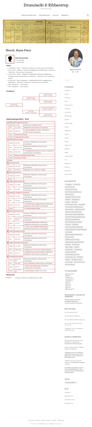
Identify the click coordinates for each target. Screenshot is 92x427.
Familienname (68, 116)
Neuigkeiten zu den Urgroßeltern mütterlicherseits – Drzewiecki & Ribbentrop (74, 354)
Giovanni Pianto (69, 209)
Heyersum (68, 224)
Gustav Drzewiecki (80, 209)
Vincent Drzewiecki (21, 134)
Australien (67, 90)
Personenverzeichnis (28, 15)
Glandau (67, 119)
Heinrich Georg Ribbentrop (72, 219)
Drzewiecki (68, 112)
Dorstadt (67, 108)
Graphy (51, 423)
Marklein (67, 149)
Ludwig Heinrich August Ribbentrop (74, 242)
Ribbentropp (68, 289)
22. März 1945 (76, 184)
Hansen (67, 127)
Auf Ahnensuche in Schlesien (72, 316)
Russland (67, 259)
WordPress (41, 423)
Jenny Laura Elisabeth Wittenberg (74, 227)
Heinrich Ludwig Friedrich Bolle (25, 155)
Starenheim (68, 170)
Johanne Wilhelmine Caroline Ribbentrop (75, 229)
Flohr (66, 282)
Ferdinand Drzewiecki (16, 256)
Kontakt (56, 15)
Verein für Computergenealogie (73, 303)
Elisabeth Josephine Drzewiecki (19, 192)
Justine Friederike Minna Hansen (73, 234)
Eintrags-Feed (69, 396)
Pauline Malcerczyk (70, 257)
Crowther (68, 280)
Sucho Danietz (68, 174)
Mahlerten (68, 244)
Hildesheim (68, 130)
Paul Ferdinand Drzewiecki (72, 254)
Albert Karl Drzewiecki (16, 211)
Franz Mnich (81, 204)
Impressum (64, 15)
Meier (67, 287)
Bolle (66, 101)
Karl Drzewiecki (14, 163)
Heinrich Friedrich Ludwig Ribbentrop (75, 217)
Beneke (67, 94)
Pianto (67, 284)
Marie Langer (75, 244)
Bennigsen (67, 97)
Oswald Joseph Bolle (70, 252)
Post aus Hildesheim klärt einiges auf (75, 319)
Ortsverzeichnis (44, 15)
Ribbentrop (68, 163)
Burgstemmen (69, 105)
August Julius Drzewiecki (17, 181)
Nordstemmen (69, 156)
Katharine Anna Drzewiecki (72, 239)
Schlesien (67, 167)
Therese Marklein (69, 264)
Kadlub (66, 134)
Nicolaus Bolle (69, 249)
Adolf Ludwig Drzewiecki (17, 231)
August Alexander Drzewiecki (18, 242)
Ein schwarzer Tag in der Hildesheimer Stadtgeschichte (74, 370)
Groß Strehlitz (69, 123)
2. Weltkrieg (68, 184)
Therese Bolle (18, 139)
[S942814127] (8, 277)
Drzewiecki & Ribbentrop (46, 5)
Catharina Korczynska (22, 137)
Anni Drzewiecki (69, 194)
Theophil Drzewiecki (21, 122)
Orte (66, 159)
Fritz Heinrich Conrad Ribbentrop (74, 207)
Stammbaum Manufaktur (71, 301)
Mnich (66, 152)
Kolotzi (67, 138)
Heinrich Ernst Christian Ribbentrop (74, 214)
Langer (67, 141)
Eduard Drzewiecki (15, 172)
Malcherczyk (68, 145)
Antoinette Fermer (20, 158)
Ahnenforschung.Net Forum (72, 299)
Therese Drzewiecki (79, 262)
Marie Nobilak (69, 247)
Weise (67, 285)
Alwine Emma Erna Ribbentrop (73, 192)
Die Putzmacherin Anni (71, 312)
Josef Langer (68, 232)
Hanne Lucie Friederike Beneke (73, 212)
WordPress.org (69, 403)
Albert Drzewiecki (70, 187)
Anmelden (67, 392)
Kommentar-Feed (70, 399)
